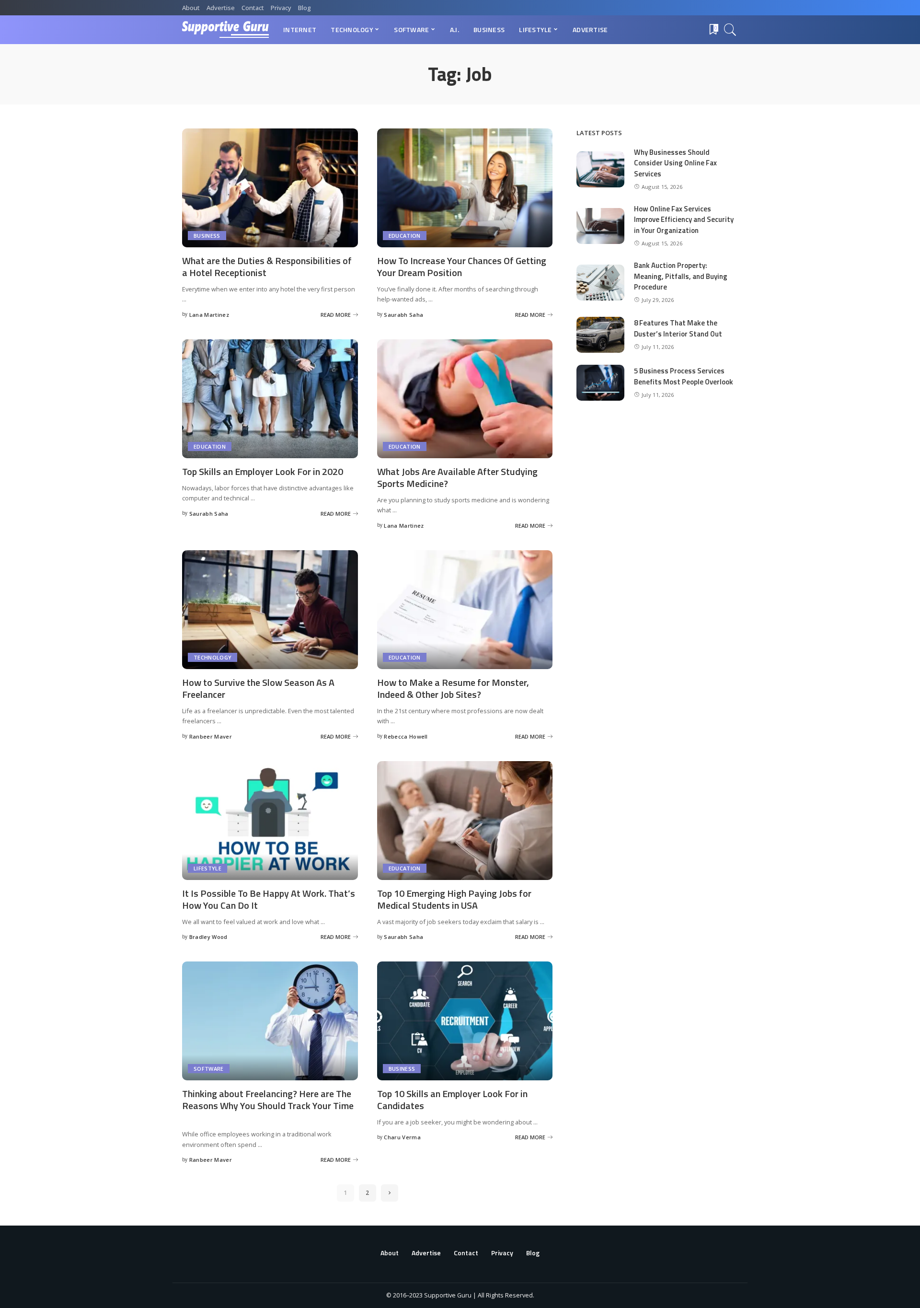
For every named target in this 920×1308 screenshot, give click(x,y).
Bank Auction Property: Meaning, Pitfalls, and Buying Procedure (680, 276)
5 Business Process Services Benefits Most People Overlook (683, 376)
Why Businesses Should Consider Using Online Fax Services (675, 163)
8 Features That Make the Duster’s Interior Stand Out (678, 328)
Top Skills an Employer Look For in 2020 (262, 471)
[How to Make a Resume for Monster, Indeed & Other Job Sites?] (465, 609)
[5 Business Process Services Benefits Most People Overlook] (600, 383)
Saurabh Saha (403, 314)
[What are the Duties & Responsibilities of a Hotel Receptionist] (270, 187)
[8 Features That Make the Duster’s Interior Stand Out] (600, 335)
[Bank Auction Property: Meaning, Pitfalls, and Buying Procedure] (600, 283)
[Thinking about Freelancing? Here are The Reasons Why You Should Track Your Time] (270, 1020)
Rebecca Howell (406, 736)
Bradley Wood (208, 936)
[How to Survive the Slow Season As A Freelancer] (270, 609)
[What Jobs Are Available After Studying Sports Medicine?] (465, 398)
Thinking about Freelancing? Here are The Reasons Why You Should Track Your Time (268, 1099)
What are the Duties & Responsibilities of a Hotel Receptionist (267, 266)
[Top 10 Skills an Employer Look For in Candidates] (465, 1020)
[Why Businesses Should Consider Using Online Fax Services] (600, 169)
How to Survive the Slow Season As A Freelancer (258, 688)
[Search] (730, 29)
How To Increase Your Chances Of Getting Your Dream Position (461, 266)
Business (207, 235)
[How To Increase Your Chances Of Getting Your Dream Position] (465, 187)
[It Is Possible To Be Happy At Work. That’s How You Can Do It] (270, 820)
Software (209, 1068)
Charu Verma (402, 1137)
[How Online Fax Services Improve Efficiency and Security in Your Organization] (600, 226)
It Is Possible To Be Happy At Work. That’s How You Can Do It (268, 899)
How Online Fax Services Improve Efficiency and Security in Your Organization (684, 219)
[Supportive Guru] (225, 29)
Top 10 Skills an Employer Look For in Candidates (452, 1099)
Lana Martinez (209, 314)
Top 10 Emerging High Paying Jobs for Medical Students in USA (454, 899)
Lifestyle (207, 868)
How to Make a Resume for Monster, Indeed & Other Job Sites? (453, 688)
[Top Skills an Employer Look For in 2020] (270, 398)
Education (405, 235)
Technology (212, 657)
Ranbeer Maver (210, 736)
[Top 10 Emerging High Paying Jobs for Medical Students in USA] (465, 820)
